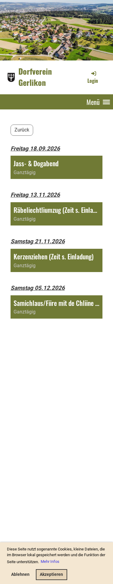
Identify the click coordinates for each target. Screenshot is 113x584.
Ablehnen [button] (20, 574)
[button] (56, 167)
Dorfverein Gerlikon (35, 77)
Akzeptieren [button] (51, 574)
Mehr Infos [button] (50, 561)
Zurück (21, 130)
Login (92, 80)
